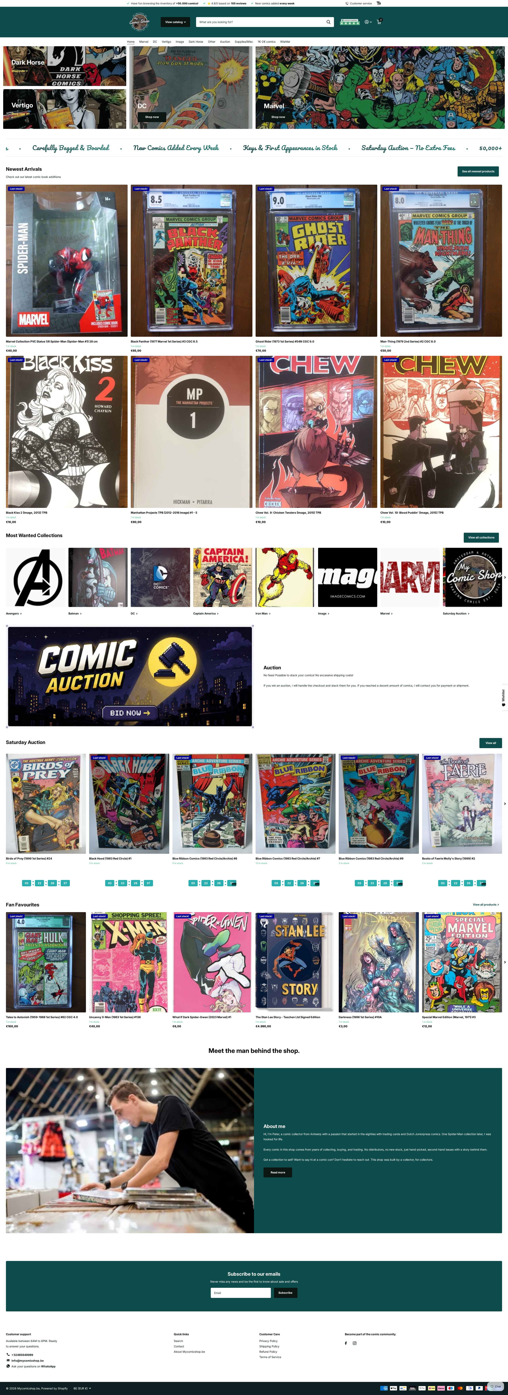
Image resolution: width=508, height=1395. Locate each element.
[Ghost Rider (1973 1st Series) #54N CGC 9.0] (316, 261)
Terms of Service (270, 1357)
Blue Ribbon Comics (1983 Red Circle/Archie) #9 (371, 858)
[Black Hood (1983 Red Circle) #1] (129, 804)
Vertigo (166, 41)
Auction (225, 41)
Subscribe (285, 1292)
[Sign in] (368, 21)
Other (211, 41)
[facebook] (346, 1343)
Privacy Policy (268, 1341)
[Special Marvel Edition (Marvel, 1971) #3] (462, 962)
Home (131, 41)
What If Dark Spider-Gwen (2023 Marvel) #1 (201, 1017)
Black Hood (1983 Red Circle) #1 (110, 858)
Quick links (181, 1334)
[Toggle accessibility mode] (379, 3)
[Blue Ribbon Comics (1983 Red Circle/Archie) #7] (296, 804)
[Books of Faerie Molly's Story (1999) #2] (462, 804)
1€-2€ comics (266, 41)
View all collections (481, 537)
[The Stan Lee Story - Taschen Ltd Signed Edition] (296, 962)
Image (180, 41)
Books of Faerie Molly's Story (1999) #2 (448, 858)
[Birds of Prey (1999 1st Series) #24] (46, 804)
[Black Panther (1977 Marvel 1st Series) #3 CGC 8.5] (191, 261)
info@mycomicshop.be (28, 1360)
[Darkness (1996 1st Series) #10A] (379, 962)
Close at (46, 875)
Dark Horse (196, 41)
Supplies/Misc (244, 41)
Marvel (143, 41)
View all (491, 743)
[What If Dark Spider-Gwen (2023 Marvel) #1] (212, 962)
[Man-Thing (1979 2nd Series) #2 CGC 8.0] (441, 261)
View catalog (174, 22)
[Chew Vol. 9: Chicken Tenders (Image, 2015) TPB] (316, 432)
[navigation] (505, 577)
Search (178, 1341)
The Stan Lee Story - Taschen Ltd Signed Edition (288, 1017)
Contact (179, 1346)
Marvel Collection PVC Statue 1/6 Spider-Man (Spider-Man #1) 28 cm (52, 341)
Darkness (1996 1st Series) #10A (360, 1017)
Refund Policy (268, 1351)
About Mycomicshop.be (189, 1351)
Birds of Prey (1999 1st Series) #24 (29, 858)
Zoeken (328, 22)
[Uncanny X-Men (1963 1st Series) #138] (129, 962)
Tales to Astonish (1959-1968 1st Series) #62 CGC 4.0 (42, 1017)
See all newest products (478, 171)
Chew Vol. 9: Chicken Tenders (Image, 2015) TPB (288, 512)
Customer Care (269, 1334)
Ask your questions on (34, 1366)
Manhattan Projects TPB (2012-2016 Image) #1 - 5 (164, 512)
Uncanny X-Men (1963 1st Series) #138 (115, 1017)
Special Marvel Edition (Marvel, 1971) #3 (449, 1017)
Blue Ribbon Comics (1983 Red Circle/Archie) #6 (204, 858)
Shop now (152, 117)
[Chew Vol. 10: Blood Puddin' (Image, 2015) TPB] (441, 432)
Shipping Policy (269, 1346)
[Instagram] (354, 1343)
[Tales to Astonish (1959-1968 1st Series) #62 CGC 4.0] (46, 962)
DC (155, 41)
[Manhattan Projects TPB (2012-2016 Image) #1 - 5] (191, 432)
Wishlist (285, 41)
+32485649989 (22, 1354)
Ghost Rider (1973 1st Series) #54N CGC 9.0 (285, 341)
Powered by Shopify (54, 1388)
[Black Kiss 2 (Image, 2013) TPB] (67, 432)
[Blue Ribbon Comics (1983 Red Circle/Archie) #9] (379, 804)
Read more (278, 1172)
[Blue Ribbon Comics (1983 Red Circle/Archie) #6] (212, 804)
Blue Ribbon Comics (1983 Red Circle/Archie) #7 (288, 858)
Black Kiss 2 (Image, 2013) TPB (26, 512)
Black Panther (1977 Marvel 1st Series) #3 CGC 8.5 (164, 341)
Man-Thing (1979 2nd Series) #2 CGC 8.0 (408, 341)
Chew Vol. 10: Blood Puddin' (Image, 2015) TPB (412, 512)
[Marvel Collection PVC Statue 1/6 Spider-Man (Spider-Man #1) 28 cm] (67, 261)
